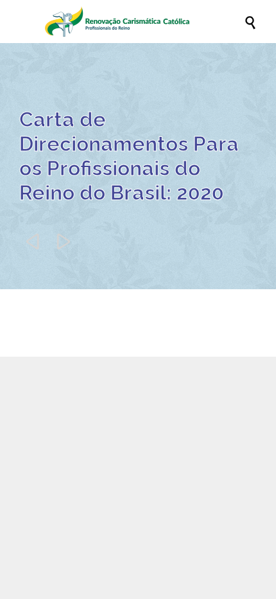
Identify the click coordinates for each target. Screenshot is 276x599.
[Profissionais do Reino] (144, 21)
